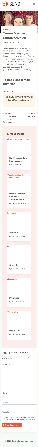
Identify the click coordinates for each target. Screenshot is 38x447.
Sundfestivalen (9, 91)
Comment (6, 365)
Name (5, 393)
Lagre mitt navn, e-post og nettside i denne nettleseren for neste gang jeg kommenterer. (19, 418)
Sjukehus (13, 232)
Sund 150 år (7, 29)
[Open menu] (34, 3)
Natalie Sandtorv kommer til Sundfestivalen (17, 197)
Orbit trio (13, 265)
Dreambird (14, 298)
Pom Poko (31, 115)
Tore (6, 42)
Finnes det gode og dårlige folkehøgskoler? (9, 118)
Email (5, 402)
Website (5, 412)
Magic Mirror (15, 331)
